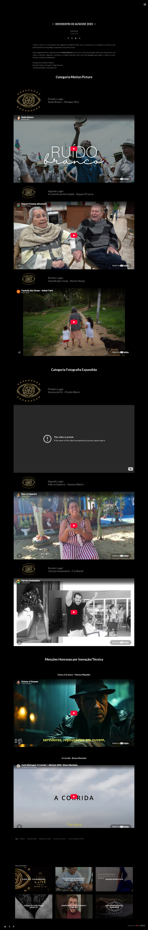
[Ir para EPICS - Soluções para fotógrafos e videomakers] (136, 925)
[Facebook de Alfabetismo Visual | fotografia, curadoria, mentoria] (9, 926)
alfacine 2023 (32, 839)
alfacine (22, 839)
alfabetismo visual (45, 839)
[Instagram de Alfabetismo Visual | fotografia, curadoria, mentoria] (13, 926)
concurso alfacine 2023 (76, 839)
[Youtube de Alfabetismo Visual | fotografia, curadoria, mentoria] (5, 926)
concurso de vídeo (59, 839)
